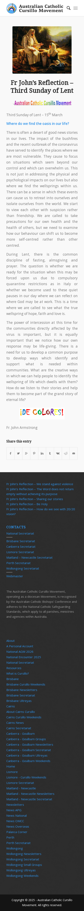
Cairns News (15, 723)
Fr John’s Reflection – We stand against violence (39, 484)
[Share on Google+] (26, 453)
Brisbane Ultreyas (19, 701)
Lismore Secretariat (20, 552)
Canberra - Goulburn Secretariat (28, 750)
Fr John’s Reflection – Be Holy (27, 504)
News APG (13, 810)
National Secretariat (20, 533)
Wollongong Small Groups (24, 865)
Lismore (12, 772)
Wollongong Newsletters (23, 854)
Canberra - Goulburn (20, 733)
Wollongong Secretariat (22, 568)
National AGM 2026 (19, 651)
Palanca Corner (16, 832)
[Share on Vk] (58, 453)
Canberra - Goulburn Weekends (28, 761)
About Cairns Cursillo (20, 712)
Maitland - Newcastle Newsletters (30, 794)
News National (16, 815)
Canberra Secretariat (20, 546)
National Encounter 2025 (23, 657)
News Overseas (17, 826)
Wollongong (14, 848)
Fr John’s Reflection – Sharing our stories (34, 499)
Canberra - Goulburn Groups (26, 739)
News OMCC (15, 821)
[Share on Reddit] (66, 453)
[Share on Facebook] (10, 453)
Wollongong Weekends (22, 876)
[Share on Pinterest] (34, 453)
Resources (13, 668)
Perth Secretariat (18, 563)
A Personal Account (19, 646)
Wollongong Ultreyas (21, 870)
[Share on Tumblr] (50, 453)
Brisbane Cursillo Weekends (25, 684)
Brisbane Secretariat (20, 541)
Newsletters (15, 805)
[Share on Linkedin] (42, 453)
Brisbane (12, 679)
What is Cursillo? (17, 673)
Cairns (10, 706)
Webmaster (14, 576)
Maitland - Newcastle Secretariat (29, 799)
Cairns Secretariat (18, 728)
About (10, 641)
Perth (10, 837)
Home (10, 766)
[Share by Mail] (73, 453)
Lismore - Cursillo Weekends (26, 777)
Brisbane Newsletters (21, 690)
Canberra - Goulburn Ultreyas (27, 755)
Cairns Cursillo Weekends (23, 717)
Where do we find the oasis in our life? (37, 123)
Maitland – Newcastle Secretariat (29, 557)
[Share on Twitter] (18, 453)
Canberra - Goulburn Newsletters (29, 744)
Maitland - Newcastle (21, 788)
